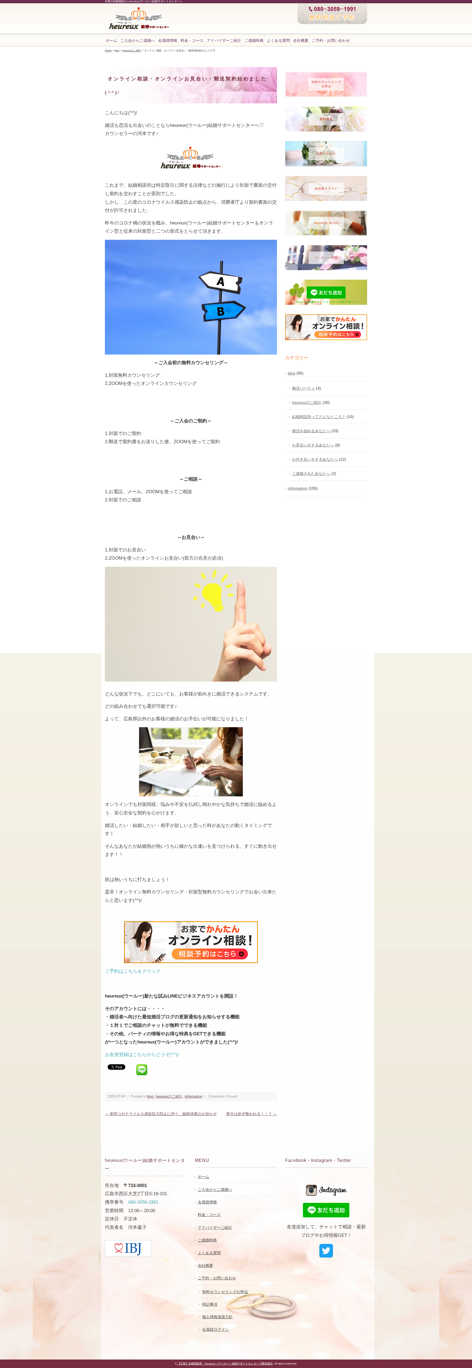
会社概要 (300, 40)
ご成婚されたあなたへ (311, 473)
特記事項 (209, 1304)
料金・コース (192, 40)
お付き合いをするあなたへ (315, 459)
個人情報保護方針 (217, 1317)
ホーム (111, 40)
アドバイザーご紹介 (224, 40)
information (193, 1096)
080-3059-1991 (143, 1202)
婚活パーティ (303, 388)
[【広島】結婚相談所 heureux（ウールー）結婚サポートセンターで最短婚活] (139, 8)
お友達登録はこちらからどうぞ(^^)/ (142, 1054)
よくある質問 (278, 40)
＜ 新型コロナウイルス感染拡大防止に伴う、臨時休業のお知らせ (161, 1114)
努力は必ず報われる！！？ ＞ (251, 1114)
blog (150, 1096)
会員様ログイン (215, 1329)
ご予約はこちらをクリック (133, 971)
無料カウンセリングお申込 (225, 1292)
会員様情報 (167, 40)
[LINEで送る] (141, 1066)
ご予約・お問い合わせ (331, 40)
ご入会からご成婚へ (137, 40)
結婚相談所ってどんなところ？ (319, 416)
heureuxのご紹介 (169, 1096)
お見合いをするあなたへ (313, 445)
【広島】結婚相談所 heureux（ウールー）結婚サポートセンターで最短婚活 (225, 1363)
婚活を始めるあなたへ (311, 431)
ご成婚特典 (254, 40)
